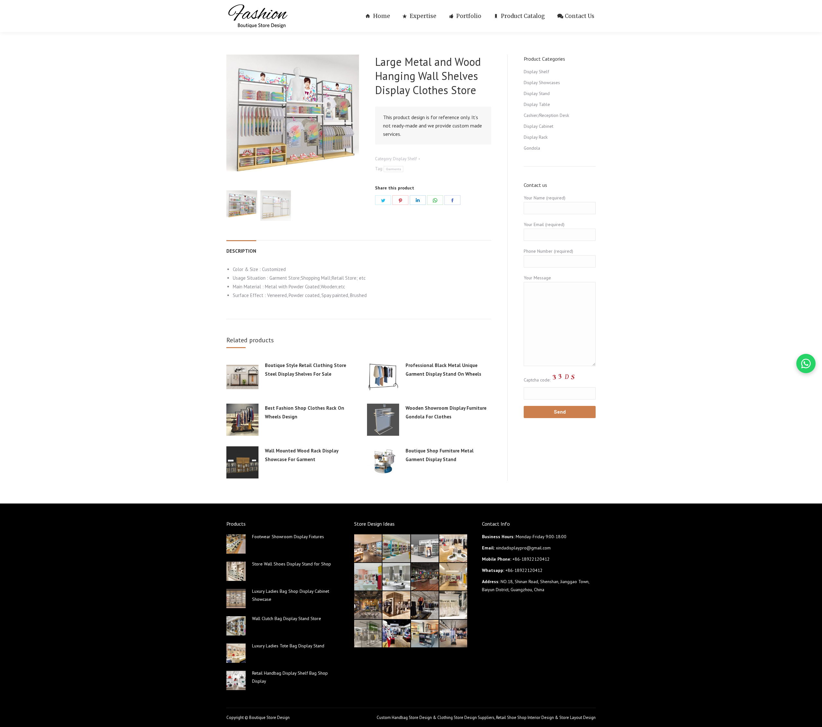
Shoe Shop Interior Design (530, 717)
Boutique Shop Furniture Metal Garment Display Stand (440, 455)
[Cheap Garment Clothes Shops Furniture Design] (453, 634)
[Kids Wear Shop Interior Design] (425, 577)
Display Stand (537, 93)
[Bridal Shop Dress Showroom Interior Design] (453, 605)
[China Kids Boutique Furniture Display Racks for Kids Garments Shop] (396, 548)
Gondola (532, 148)
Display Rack (535, 137)
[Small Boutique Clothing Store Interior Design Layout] (453, 548)
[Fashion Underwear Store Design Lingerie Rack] (368, 548)
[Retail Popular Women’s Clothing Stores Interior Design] (368, 577)
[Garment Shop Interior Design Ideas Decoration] (368, 605)
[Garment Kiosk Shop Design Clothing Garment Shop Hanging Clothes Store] (425, 548)
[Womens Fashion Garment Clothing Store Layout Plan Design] (368, 634)
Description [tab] (241, 251)
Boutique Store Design (269, 717)
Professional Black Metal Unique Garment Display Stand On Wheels (443, 369)
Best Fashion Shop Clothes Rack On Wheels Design (304, 412)
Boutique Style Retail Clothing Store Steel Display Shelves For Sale (305, 369)
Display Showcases (542, 82)
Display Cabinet (538, 126)
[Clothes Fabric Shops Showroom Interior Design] (425, 634)
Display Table (537, 104)
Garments (393, 169)
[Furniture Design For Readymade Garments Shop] (396, 605)
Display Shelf (405, 159)
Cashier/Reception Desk (546, 115)
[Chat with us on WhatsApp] (806, 363)
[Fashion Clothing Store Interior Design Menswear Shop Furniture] (396, 634)
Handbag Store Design (412, 717)
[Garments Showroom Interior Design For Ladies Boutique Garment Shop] (453, 577)
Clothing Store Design (457, 717)
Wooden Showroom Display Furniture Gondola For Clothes (446, 412)
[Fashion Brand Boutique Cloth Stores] (425, 605)
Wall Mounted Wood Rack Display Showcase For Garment (301, 455)
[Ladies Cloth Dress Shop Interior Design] (396, 577)
